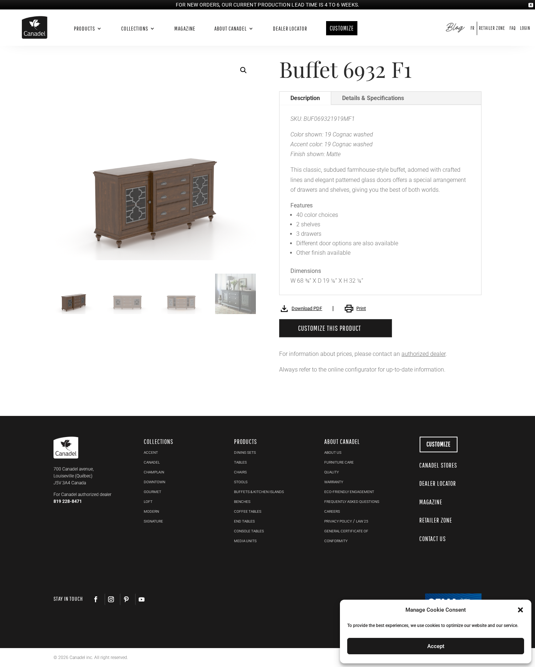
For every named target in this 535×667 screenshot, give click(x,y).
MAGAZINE (430, 502)
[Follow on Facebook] (96, 599)
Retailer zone (492, 28)
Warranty (333, 482)
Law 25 (362, 521)
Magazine (184, 28)
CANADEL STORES (438, 465)
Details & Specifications (373, 98)
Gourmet (152, 492)
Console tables (249, 531)
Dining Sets (245, 452)
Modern (151, 511)
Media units (245, 541)
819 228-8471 (68, 501)
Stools (240, 482)
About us (332, 452)
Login (525, 28)
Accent (151, 452)
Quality (331, 472)
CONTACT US (432, 539)
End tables (244, 521)
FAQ (513, 28)
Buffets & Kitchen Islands (259, 492)
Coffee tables (247, 511)
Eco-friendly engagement (349, 492)
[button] (243, 70)
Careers (332, 511)
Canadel (152, 462)
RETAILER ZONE (435, 520)
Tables (240, 462)
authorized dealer (423, 353)
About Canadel (230, 28)
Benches (242, 502)
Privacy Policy (338, 521)
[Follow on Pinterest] (126, 599)
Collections (134, 28)
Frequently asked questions (351, 502)
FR (473, 28)
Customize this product (329, 328)
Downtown (154, 482)
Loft (148, 502)
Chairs (240, 472)
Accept (435, 646)
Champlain (154, 472)
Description (305, 98)
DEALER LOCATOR (437, 483)
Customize (439, 444)
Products (84, 28)
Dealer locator (290, 28)
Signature (153, 521)
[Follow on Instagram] (110, 599)
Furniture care (339, 462)
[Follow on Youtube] (141, 599)
